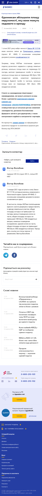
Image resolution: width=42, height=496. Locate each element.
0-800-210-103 (28, 374)
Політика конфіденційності (10, 444)
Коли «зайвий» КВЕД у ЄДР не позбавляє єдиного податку (28, 329)
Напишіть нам (6, 480)
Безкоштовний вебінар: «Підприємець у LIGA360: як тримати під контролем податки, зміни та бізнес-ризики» (28, 301)
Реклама (4, 450)
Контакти (5, 487)
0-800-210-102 (28, 381)
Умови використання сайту (10, 447)
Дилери (4, 441)
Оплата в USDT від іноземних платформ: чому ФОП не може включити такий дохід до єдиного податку (28, 317)
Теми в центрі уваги (8, 468)
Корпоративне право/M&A (11, 13)
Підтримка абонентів (8, 477)
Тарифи (19, 399)
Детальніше (32, 416)
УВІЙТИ (32, 161)
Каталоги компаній (8, 465)
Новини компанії (7, 459)
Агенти (4, 438)
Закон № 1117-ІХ (33, 48)
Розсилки (5, 483)
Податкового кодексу (31, 51)
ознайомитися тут (23, 57)
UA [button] (26, 2)
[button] (3, 2)
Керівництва (6, 462)
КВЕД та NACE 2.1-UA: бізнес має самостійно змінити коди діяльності (28, 340)
